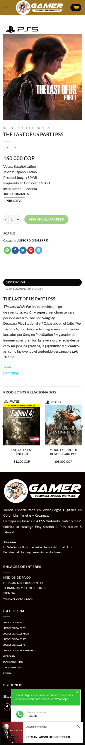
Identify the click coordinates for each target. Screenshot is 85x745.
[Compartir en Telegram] (38, 250)
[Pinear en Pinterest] (30, 250)
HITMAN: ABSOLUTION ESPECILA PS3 (50, 737)
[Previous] (3, 435)
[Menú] (5, 7)
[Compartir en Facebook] (15, 250)
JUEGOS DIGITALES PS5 (33, 128)
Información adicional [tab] (24, 289)
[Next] (82, 435)
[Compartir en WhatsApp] (7, 250)
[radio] (14, 201)
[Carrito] (75, 8)
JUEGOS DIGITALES (16, 194)
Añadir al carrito (46, 219)
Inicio (8, 128)
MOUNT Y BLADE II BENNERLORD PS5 (63, 451)
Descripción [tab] (15, 282)
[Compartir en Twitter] (23, 250)
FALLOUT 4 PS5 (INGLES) (21, 451)
